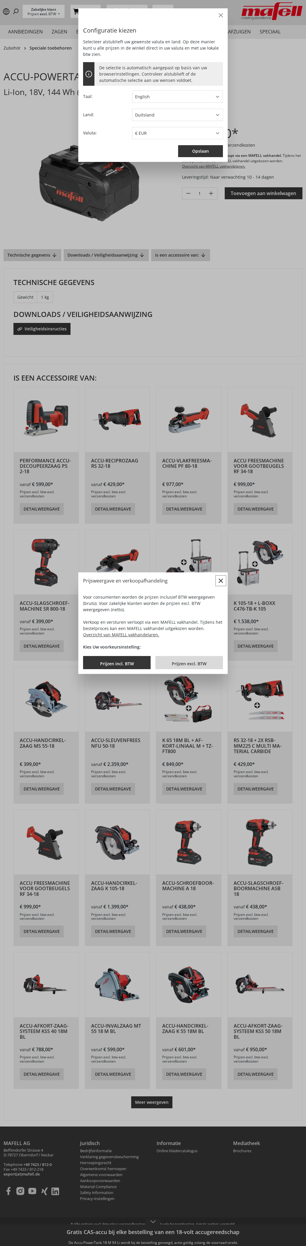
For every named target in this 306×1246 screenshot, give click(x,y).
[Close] (220, 15)
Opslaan (200, 151)
